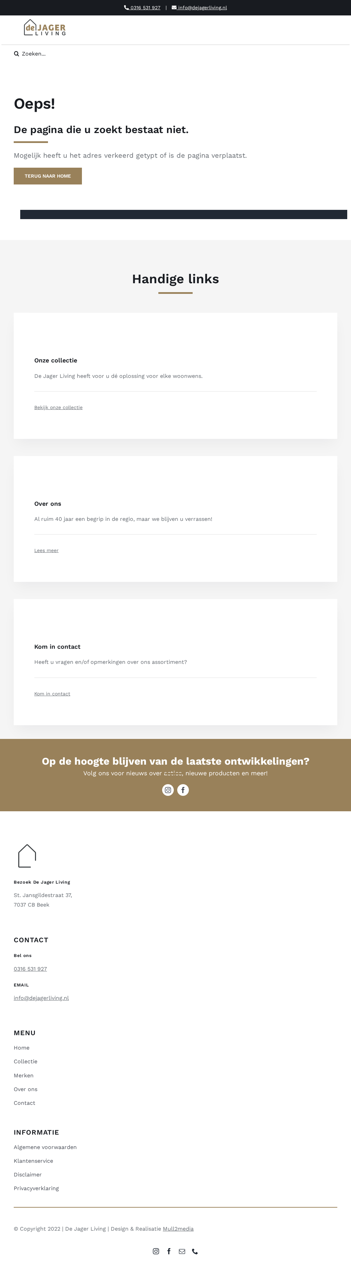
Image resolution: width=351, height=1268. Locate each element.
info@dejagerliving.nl (202, 7)
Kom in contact (52, 693)
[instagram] (168, 790)
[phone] (195, 1251)
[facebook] (183, 790)
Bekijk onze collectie (58, 407)
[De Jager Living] (45, 20)
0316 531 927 (144, 7)
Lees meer (46, 550)
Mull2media (178, 1228)
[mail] (182, 1251)
